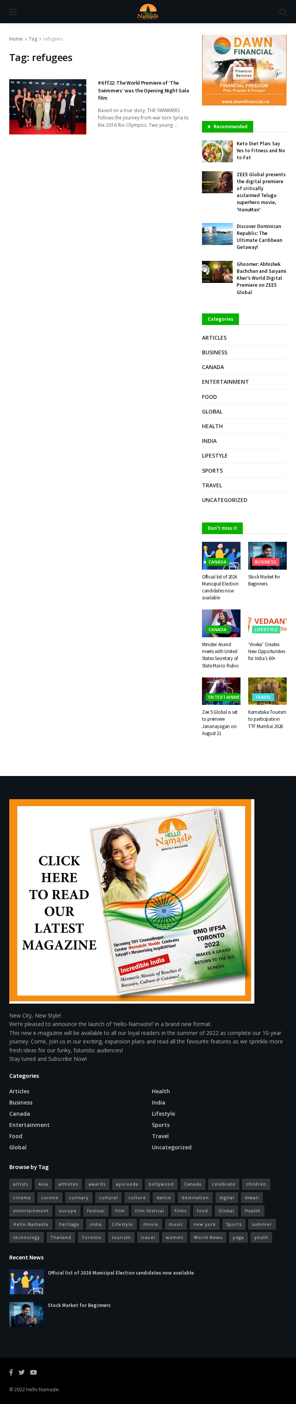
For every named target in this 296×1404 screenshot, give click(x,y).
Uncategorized (224, 500)
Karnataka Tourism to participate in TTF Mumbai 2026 (267, 719)
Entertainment (225, 381)
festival (96, 1210)
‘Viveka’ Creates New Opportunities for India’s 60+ (266, 651)
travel (148, 1237)
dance (163, 1197)
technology (26, 1237)
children (256, 1184)
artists (20, 1184)
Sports (212, 470)
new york (204, 1224)
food (202, 1210)
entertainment (31, 1210)
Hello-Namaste (31, 1224)
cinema (22, 1197)
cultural (108, 1197)
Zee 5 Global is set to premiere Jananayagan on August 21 (219, 723)
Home (16, 39)
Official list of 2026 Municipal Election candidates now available (220, 587)
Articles (214, 337)
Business (214, 352)
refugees (52, 39)
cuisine (50, 1197)
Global (212, 411)
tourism (121, 1237)
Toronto (91, 1237)
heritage (69, 1224)
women (174, 1237)
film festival (149, 1210)
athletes (68, 1184)
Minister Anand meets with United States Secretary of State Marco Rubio (220, 655)
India (209, 440)
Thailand (60, 1237)
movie (150, 1224)
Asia (43, 1184)
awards (97, 1184)
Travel (212, 485)
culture (137, 1197)
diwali (252, 1197)
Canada (213, 367)
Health (212, 426)
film (120, 1210)
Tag (33, 39)
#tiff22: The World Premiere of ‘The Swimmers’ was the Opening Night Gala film (143, 90)
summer (262, 1224)
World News (208, 1237)
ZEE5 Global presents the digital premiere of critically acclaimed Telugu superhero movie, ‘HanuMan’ (261, 192)
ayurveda (127, 1184)
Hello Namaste (42, 1389)
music (176, 1224)
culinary (79, 1197)
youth (261, 1237)
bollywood (161, 1184)
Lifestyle (215, 455)
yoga (238, 1237)
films (181, 1210)
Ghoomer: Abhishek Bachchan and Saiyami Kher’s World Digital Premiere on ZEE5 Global (261, 278)
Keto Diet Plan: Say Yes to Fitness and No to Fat (261, 150)
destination (195, 1197)
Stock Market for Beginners (264, 580)
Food (209, 396)
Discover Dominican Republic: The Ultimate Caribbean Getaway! (259, 237)
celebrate (223, 1184)
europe (68, 1210)
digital (226, 1197)
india (96, 1224)
